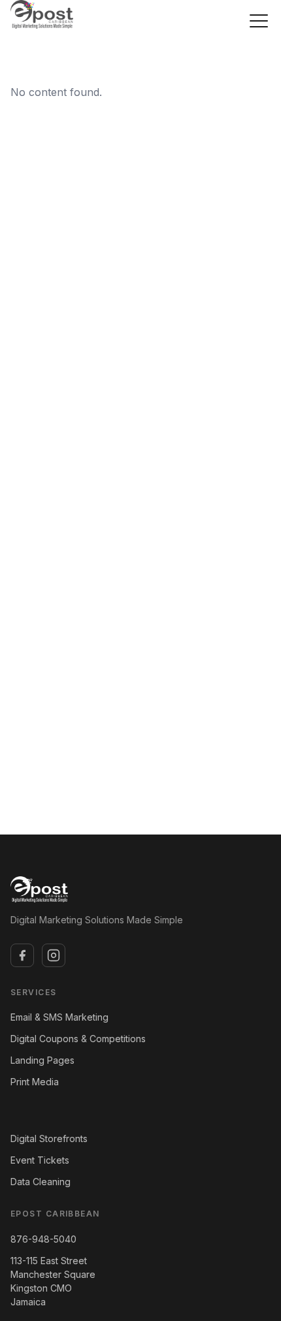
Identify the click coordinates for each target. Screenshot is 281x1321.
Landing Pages (42, 1060)
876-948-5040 (43, 1239)
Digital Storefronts (49, 1138)
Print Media (34, 1081)
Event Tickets (39, 1160)
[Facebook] (22, 955)
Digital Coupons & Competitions (78, 1038)
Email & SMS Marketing (59, 1017)
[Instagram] (53, 955)
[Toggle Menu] (259, 20)
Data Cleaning (40, 1181)
